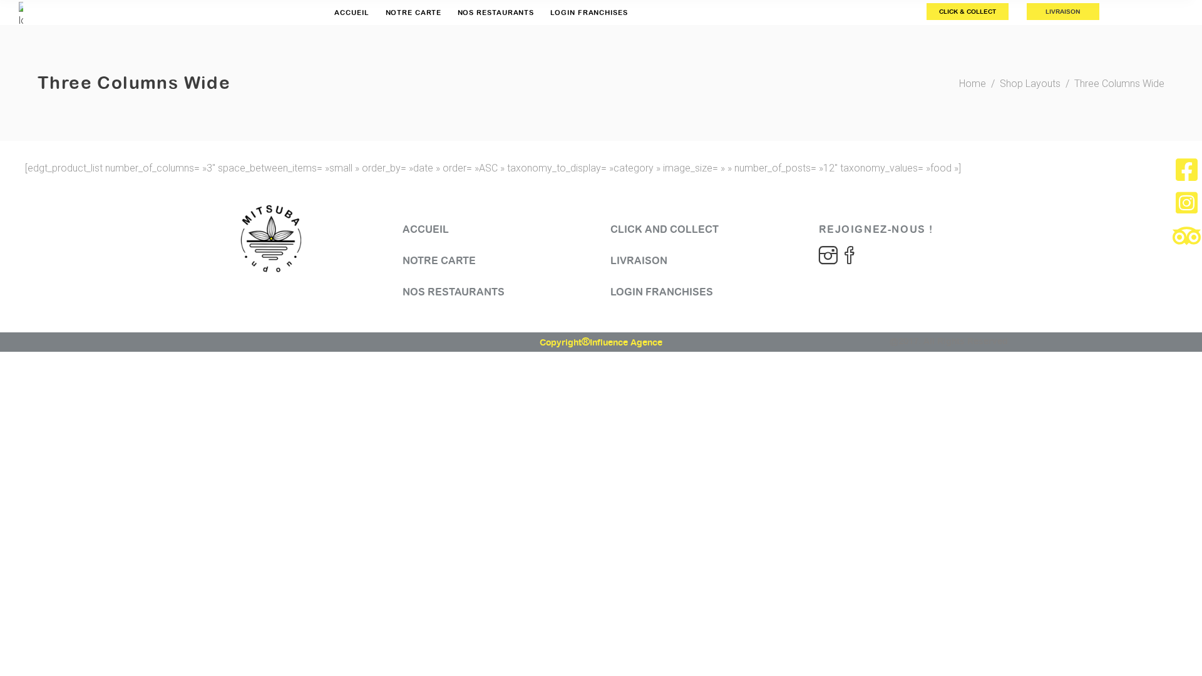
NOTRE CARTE (439, 261)
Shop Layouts (1030, 84)
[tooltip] (1187, 169)
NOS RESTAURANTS (454, 292)
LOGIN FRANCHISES (661, 292)
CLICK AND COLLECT (664, 229)
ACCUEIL (426, 229)
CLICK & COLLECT (967, 11)
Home (972, 84)
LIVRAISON (1063, 11)
